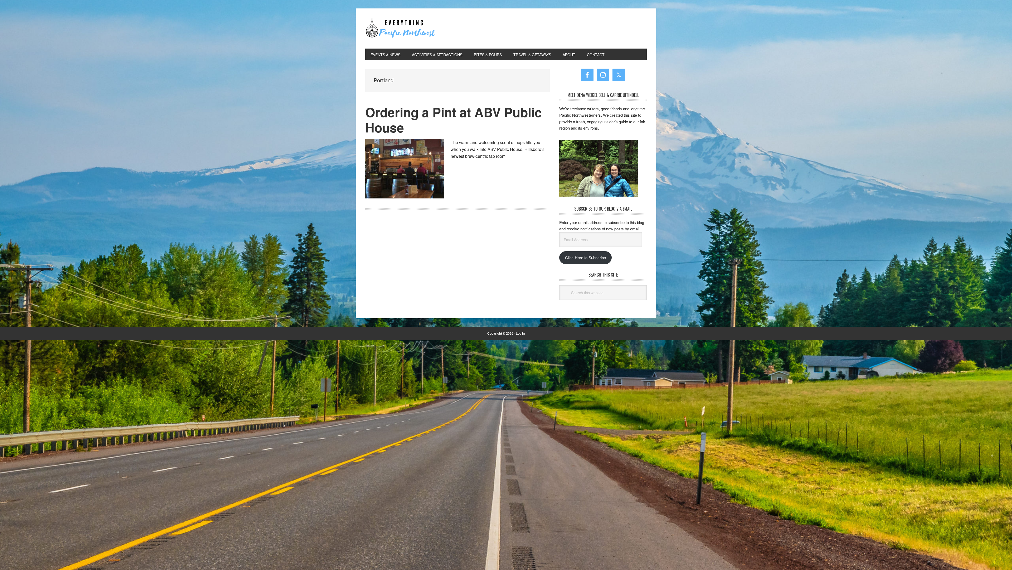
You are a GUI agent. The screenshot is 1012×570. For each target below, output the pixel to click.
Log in (520, 333)
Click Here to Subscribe (585, 257)
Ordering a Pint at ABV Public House (453, 119)
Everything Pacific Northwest (400, 28)
